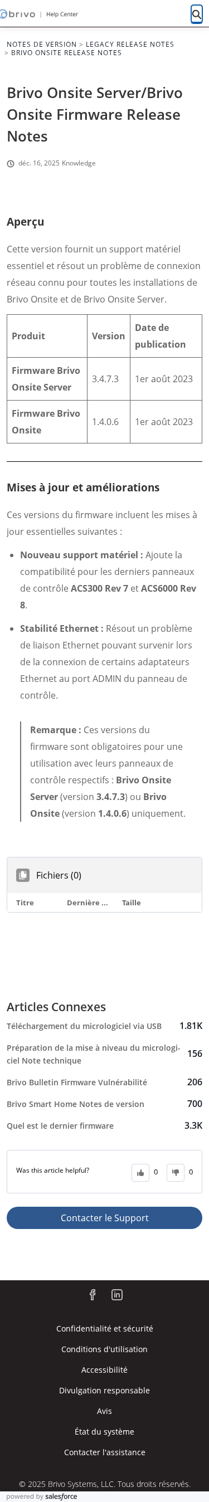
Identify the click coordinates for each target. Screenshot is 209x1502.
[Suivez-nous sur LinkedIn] (117, 1294)
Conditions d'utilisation (104, 1349)
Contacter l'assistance (104, 1452)
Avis (104, 1411)
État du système (104, 1431)
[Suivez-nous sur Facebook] (92, 1294)
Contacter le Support (105, 1218)
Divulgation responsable (104, 1390)
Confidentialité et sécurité (104, 1328)
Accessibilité (104, 1369)
